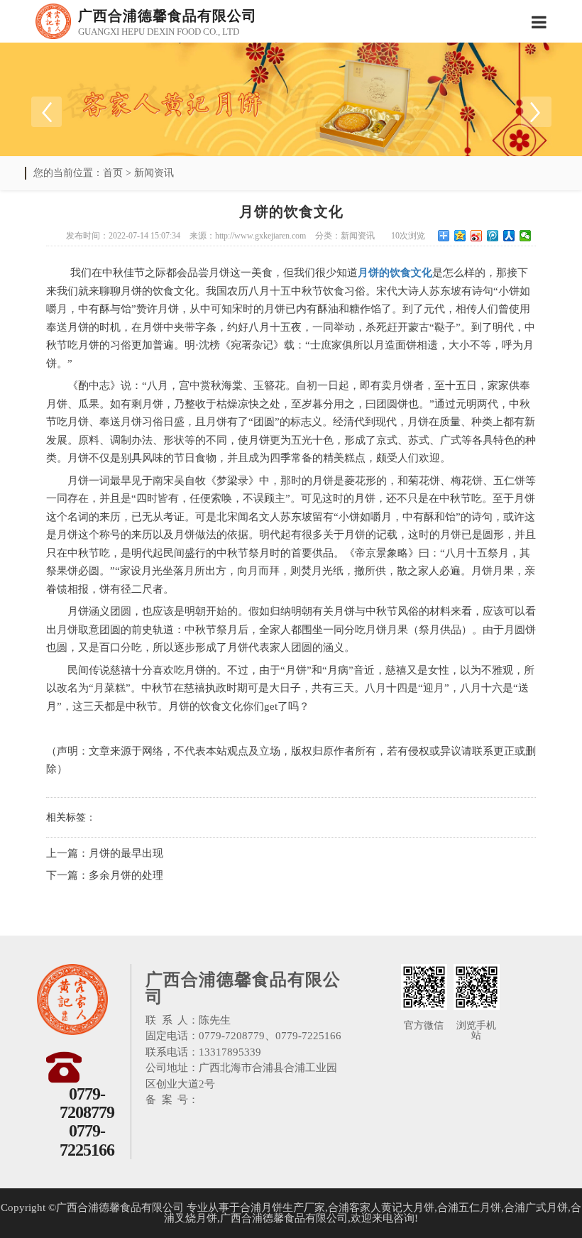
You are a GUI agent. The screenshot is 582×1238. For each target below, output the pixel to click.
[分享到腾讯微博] (493, 235)
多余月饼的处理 (126, 875)
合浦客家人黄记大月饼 (381, 1207)
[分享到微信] (526, 235)
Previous (46, 111)
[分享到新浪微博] (477, 235)
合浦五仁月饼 (469, 1207)
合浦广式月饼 (536, 1207)
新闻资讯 (154, 173)
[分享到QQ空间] (460, 235)
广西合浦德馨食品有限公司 (284, 1218)
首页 (113, 173)
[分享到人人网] (509, 235)
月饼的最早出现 (126, 853)
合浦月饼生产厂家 (282, 1207)
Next (536, 111)
